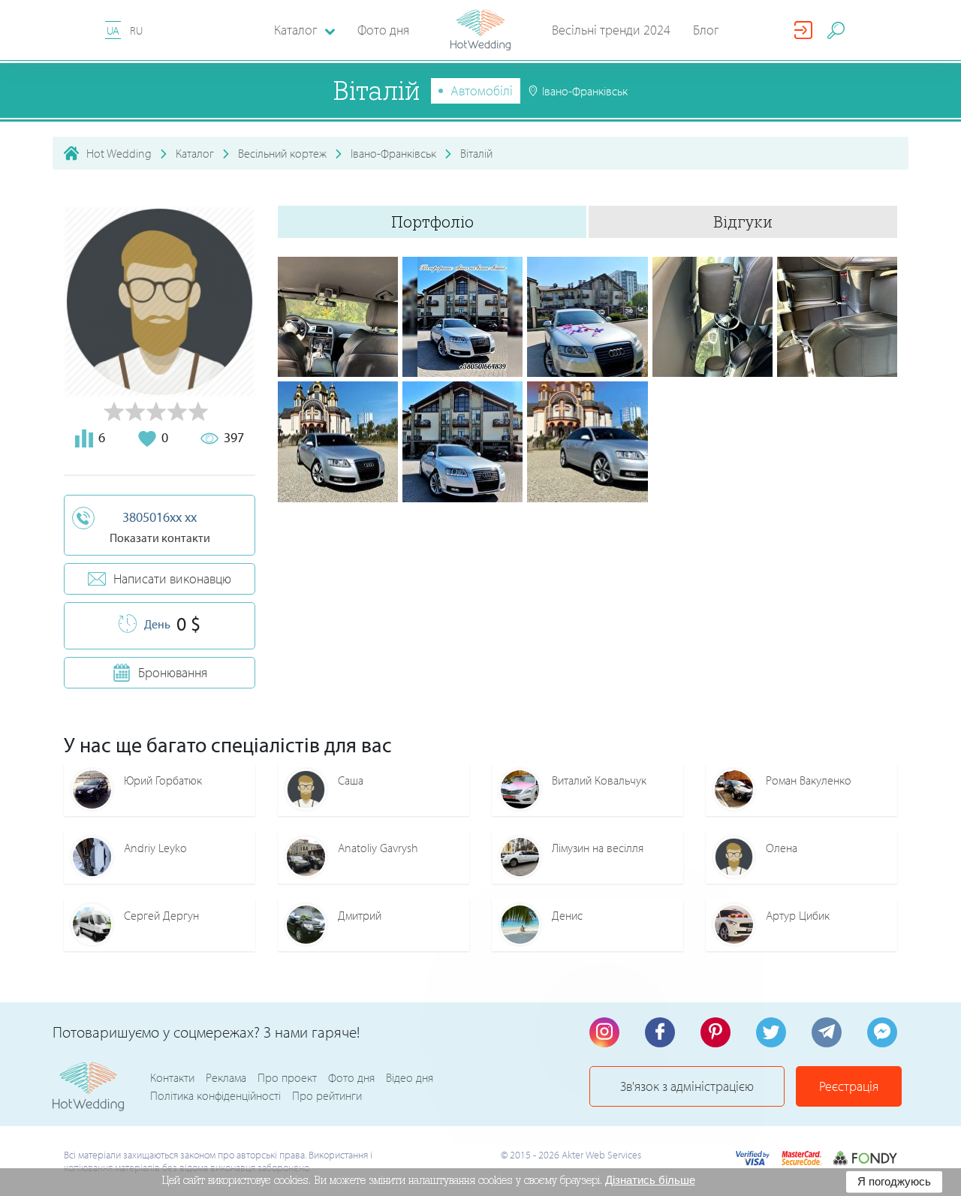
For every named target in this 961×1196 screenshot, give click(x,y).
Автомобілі (481, 90)
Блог (706, 29)
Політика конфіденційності (215, 1095)
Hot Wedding (119, 153)
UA (113, 30)
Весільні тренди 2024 (611, 29)
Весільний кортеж (282, 153)
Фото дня (383, 29)
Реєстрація (848, 1086)
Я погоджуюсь (894, 1181)
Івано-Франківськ (393, 153)
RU (136, 30)
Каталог (195, 153)
